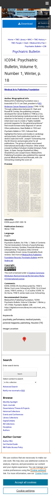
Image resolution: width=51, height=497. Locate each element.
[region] (25, 475)
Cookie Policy (41, 473)
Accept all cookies (25, 482)
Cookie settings (38, 470)
